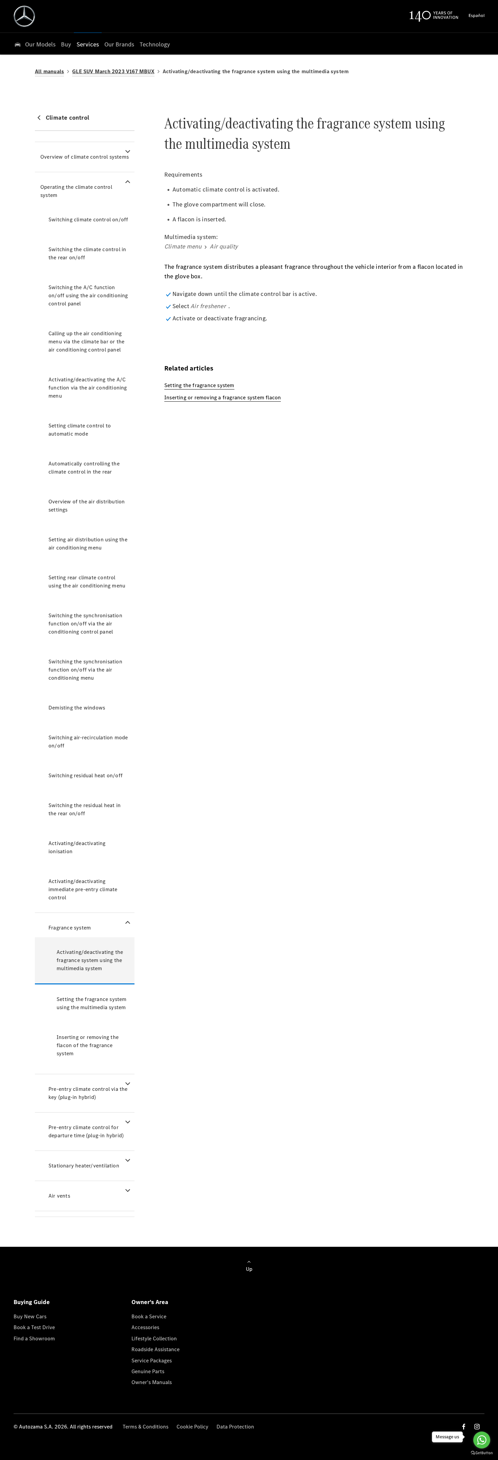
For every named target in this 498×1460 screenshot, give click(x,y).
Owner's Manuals (151, 1382)
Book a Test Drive (34, 1327)
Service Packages (151, 1360)
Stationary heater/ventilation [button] (83, 1165)
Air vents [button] (59, 1195)
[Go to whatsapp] (481, 1440)
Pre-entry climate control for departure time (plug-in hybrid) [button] (86, 1131)
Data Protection (235, 1426)
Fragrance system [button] (69, 927)
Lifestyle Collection (154, 1338)
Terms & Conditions (145, 1426)
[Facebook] (464, 1426)
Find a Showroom (34, 1338)
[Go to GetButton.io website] (482, 1453)
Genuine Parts (147, 1371)
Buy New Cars (30, 1316)
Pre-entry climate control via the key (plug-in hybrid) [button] (88, 1093)
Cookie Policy (192, 1426)
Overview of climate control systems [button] (84, 156)
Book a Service (148, 1316)
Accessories (145, 1327)
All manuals (49, 71)
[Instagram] (477, 1426)
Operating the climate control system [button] (76, 191)
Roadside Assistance (155, 1349)
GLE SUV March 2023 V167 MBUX (113, 71)
